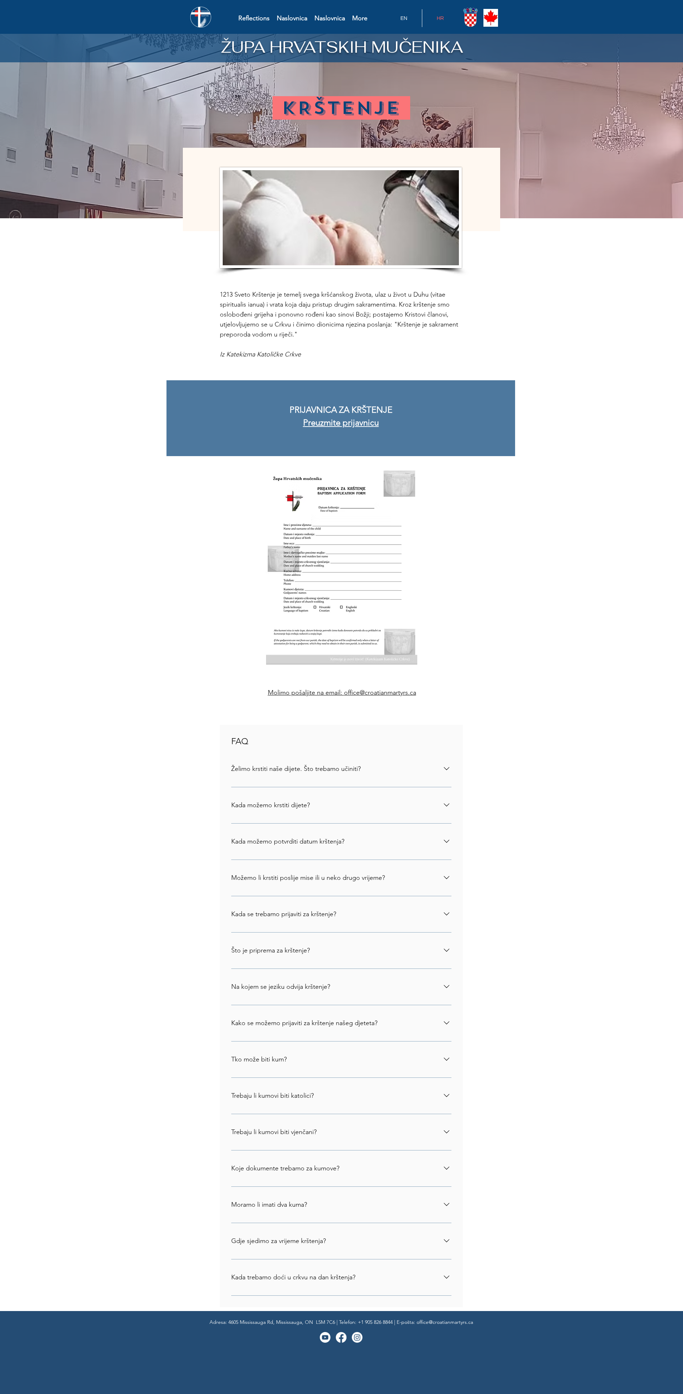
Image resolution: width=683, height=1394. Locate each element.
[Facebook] (341, 1337)
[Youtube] (325, 1337)
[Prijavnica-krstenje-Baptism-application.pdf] (341, 568)
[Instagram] (357, 1337)
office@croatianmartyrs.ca (380, 692)
